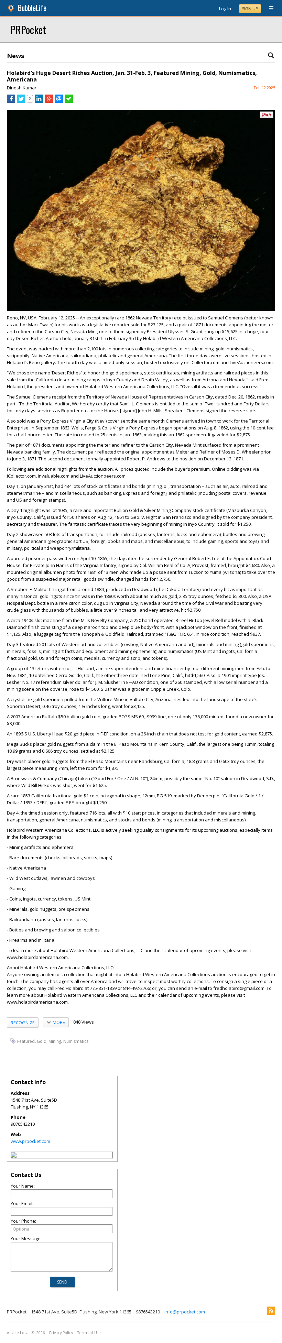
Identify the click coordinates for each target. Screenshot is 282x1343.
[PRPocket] (14, 1156)
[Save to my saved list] (69, 101)
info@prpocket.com (184, 1312)
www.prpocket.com (30, 1141)
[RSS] (271, 1311)
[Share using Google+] (49, 101)
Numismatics (75, 1041)
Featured (26, 1041)
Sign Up (250, 9)
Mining (54, 1041)
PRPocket (28, 29)
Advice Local (18, 1332)
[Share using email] (59, 101)
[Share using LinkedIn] (39, 101)
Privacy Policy (61, 1332)
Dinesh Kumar (21, 88)
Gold (41, 1041)
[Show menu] (268, 9)
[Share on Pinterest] (266, 116)
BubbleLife (32, 7)
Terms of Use (89, 1332)
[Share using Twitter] (21, 101)
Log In (225, 9)
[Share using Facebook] (11, 101)
